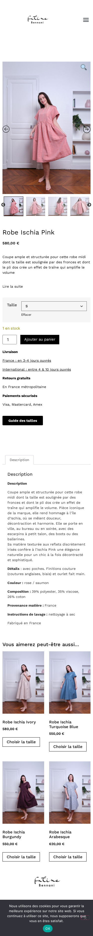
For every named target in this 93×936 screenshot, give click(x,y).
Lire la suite (12, 286)
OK (47, 929)
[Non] (85, 917)
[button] (86, 19)
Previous (3, 204)
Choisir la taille (21, 742)
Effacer (26, 314)
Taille (12, 305)
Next (89, 204)
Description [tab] (19, 460)
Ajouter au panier (39, 339)
